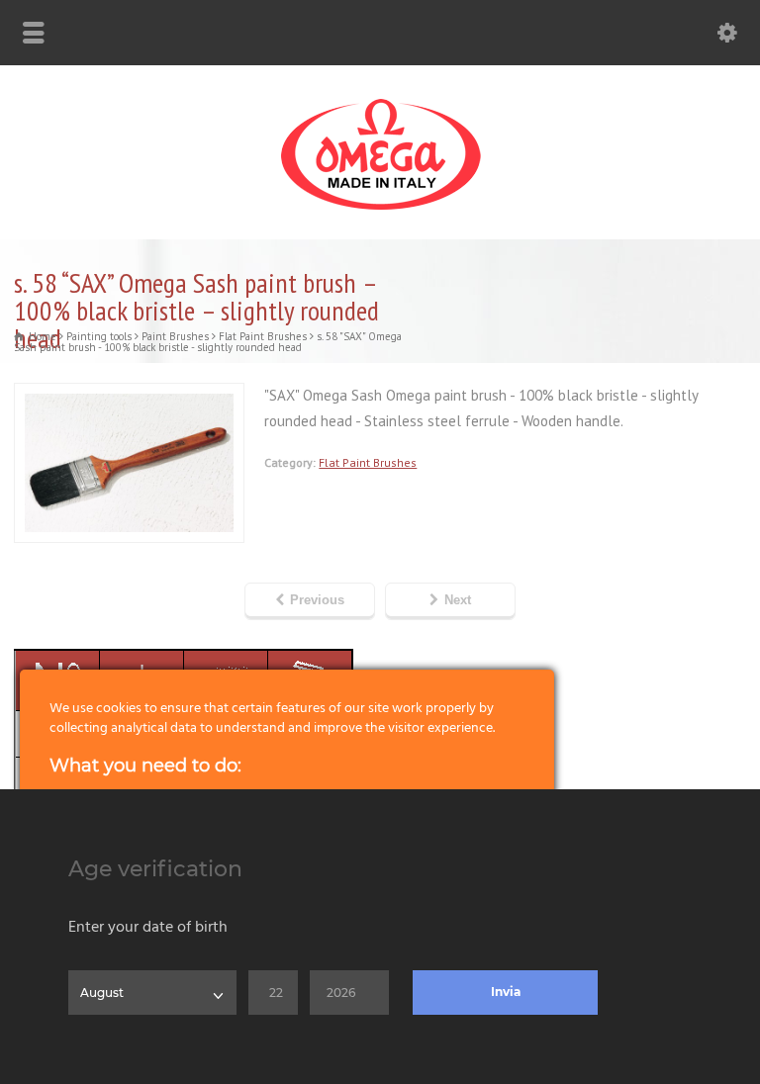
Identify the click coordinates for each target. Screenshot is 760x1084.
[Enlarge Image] (129, 395)
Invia (506, 991)
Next (457, 599)
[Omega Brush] (380, 210)
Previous (317, 599)
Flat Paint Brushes (368, 462)
